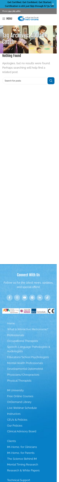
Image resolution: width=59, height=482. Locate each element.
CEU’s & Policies (17, 419)
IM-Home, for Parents (20, 452)
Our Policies (14, 425)
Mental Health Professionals (25, 363)
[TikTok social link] (47, 298)
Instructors (14, 413)
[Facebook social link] (10, 298)
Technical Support (18, 480)
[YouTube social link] (25, 298)
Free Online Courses (20, 396)
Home (6, 48)
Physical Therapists (19, 380)
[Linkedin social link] (40, 298)
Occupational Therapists (22, 340)
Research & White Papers (23, 470)
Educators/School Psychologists (28, 357)
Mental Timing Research (22, 464)
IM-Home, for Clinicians (22, 447)
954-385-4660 (14, 11)
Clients (11, 441)
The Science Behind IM (22, 458)
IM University (15, 390)
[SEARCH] (51, 80)
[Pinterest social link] (32, 298)
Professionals (15, 335)
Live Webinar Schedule (22, 407)
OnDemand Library (19, 402)
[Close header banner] (53, 4)
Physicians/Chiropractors (23, 374)
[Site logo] (28, 18)
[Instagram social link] (17, 298)
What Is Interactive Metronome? (27, 329)
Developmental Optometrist (25, 368)
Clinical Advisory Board (21, 431)
